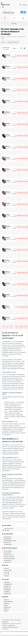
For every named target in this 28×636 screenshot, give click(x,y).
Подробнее (11, 625)
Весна (5, 568)
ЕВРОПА (6, 588)
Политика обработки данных (10, 627)
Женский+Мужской (9, 540)
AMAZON (6, 607)
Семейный (6, 544)
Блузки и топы (7, 554)
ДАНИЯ (6, 586)
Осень (5, 575)
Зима (5, 572)
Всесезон (6, 570)
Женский (6, 538)
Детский (6, 537)
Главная (3, 36)
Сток (5, 530)
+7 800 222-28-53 (8, 13)
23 (21, 326)
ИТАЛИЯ (6, 591)
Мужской (6, 542)
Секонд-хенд (7, 528)
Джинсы (6, 562)
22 (17, 326)
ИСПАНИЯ (6, 590)
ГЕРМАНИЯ (7, 584)
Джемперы (7, 560)
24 (26, 326)
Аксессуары (7, 551)
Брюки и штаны (8, 556)
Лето (5, 574)
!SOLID (5, 599)
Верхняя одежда (8, 558)
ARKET (5, 609)
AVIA (5, 611)
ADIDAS (6, 603)
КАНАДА (6, 593)
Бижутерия (7, 553)
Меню (15, 23)
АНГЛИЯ (6, 582)
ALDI (5, 605)
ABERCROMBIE (7, 601)
